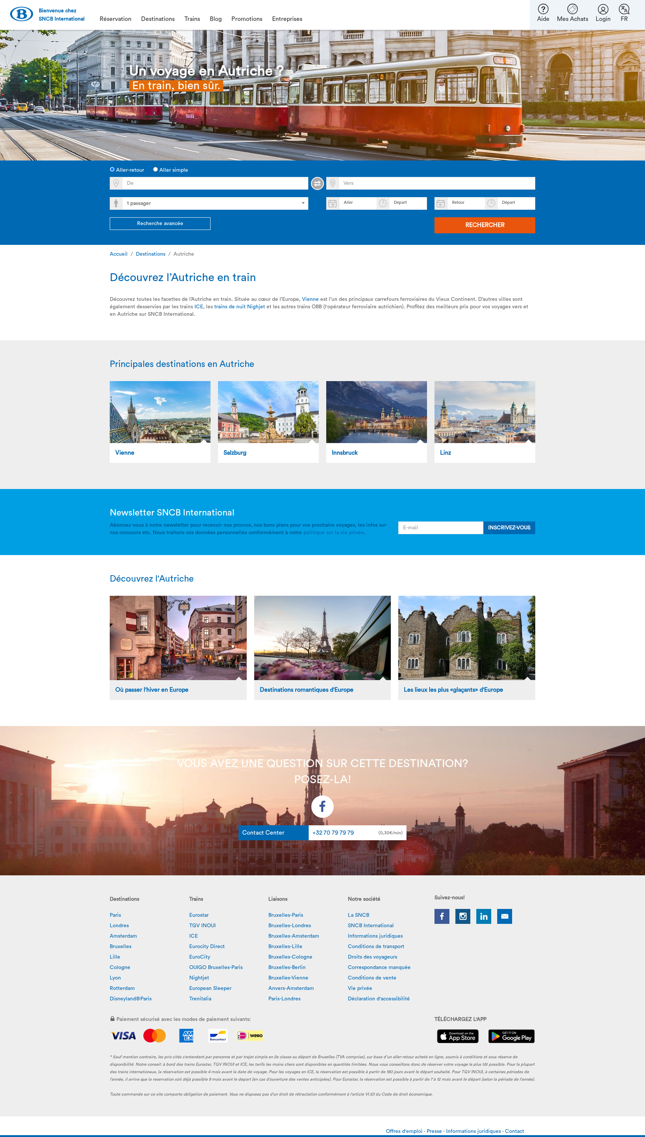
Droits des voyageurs (372, 957)
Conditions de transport (376, 946)
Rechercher (485, 225)
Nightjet (199, 978)
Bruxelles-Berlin (287, 967)
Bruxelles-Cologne (290, 957)
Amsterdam (123, 936)
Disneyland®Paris (131, 999)
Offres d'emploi (405, 1131)
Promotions (246, 19)
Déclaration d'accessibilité (379, 999)
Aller (348, 202)
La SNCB (358, 915)
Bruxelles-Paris (285, 915)
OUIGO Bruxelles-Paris (216, 967)
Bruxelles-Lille (285, 946)
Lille (115, 957)
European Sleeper (210, 988)
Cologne (120, 967)
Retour (458, 202)
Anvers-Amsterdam (291, 988)
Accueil (119, 254)
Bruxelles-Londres (289, 925)
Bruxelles (120, 946)
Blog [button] (216, 19)
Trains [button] (192, 19)
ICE (198, 306)
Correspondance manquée (379, 967)
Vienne (310, 299)
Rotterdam (122, 988)
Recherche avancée (160, 223)
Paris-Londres (284, 999)
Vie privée (360, 988)
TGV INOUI (202, 925)
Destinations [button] (158, 19)
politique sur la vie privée (333, 532)
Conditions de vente (372, 978)
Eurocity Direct (207, 946)
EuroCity (199, 957)
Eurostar (199, 915)
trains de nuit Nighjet (239, 306)
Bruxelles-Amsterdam (293, 936)
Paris (115, 915)
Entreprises (287, 19)
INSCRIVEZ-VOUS (509, 527)
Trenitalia (200, 999)
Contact (514, 1131)
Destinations (150, 254)
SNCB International (371, 925)
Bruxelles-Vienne (288, 978)
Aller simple (173, 170)
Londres (119, 925)
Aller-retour (129, 170)
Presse (435, 1131)
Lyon (115, 978)
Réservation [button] (115, 19)
